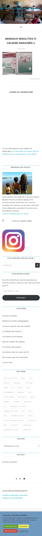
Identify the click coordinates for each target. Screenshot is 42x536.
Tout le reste (7, 362)
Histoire (29, 383)
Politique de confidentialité (12, 498)
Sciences (15, 425)
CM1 (30, 411)
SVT (30, 392)
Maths (6, 383)
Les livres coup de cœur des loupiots (16, 326)
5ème (23, 378)
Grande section (11, 411)
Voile (20, 387)
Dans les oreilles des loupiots (13, 342)
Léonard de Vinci (11, 430)
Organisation (17, 416)
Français (17, 383)
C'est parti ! (21, 298)
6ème (6, 387)
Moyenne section (17, 406)
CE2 (23, 411)
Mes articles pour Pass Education (15, 357)
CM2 (5, 416)
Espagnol (22, 397)
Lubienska (27, 425)
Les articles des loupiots (11, 347)
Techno (16, 401)
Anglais (21, 392)
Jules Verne (9, 397)
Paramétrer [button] (24, 526)
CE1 (30, 378)
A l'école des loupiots (21, 8)
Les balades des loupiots (12, 331)
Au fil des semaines (9, 316)
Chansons (27, 430)
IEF (5, 406)
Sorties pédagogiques (14, 420)
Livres (30, 416)
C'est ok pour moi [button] (10, 526)
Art (5, 425)
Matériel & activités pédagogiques (15, 321)
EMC (28, 387)
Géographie (9, 392)
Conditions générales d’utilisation (15, 495)
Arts (32, 397)
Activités (32, 420)
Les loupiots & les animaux (12, 336)
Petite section (10, 378)
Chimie (6, 401)
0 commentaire (34, 79)
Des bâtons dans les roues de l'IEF (15, 352)
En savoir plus (23, 531)
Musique (27, 401)
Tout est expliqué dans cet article (15, 213)
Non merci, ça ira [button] (10, 531)
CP (13, 387)
